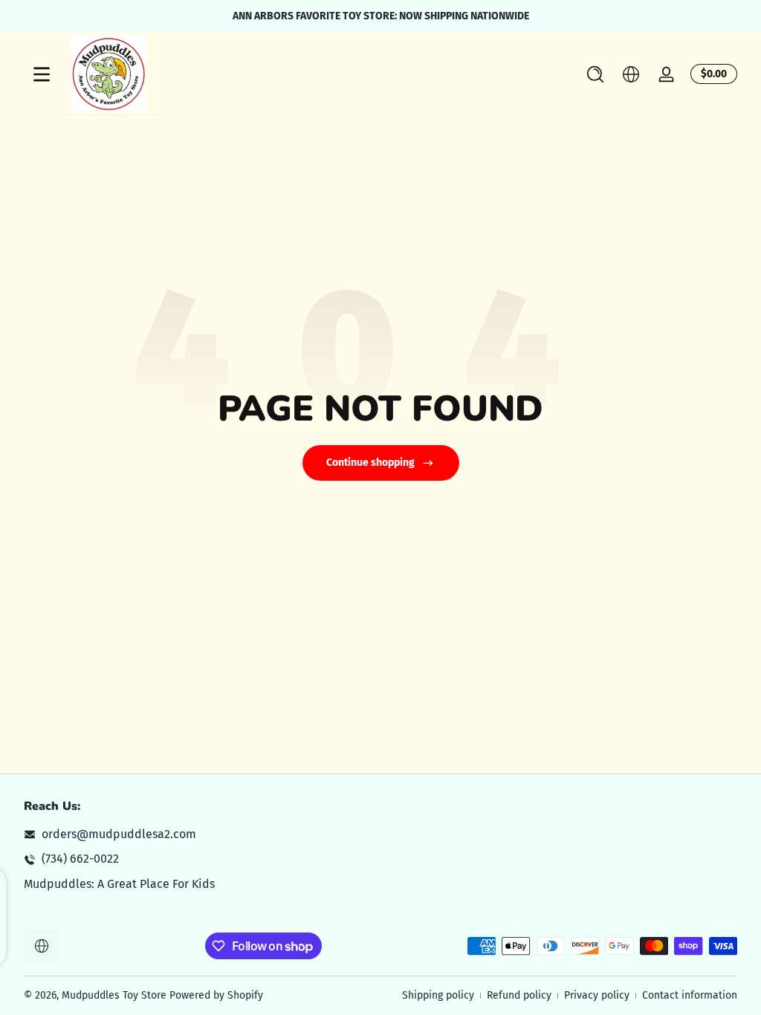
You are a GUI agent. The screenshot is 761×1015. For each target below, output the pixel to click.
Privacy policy (596, 995)
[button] (595, 74)
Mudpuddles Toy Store (114, 995)
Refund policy (519, 995)
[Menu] (41, 74)
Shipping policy (438, 995)
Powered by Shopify (216, 995)
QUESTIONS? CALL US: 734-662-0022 (502, 16)
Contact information (689, 995)
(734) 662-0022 (80, 859)
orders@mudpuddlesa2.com (119, 834)
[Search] (595, 74)
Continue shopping (370, 462)
